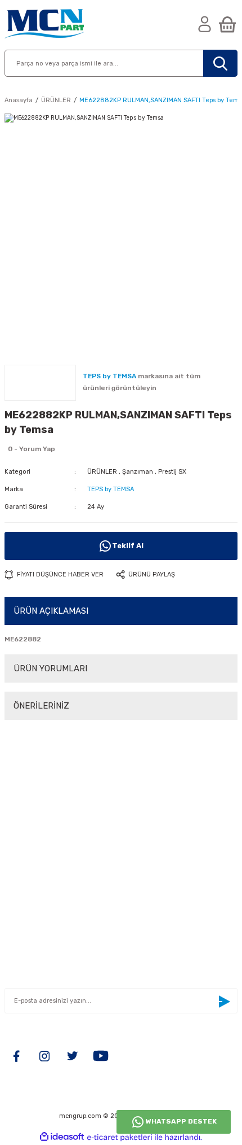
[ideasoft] (61, 1137)
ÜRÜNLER (102, 471)
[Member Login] (205, 25)
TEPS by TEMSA (110, 489)
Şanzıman (137, 471)
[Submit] (224, 1001)
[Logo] (44, 25)
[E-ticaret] (120, 1137)
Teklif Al (128, 545)
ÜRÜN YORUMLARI (50, 668)
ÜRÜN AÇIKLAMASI (51, 611)
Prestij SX (172, 471)
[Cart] (227, 25)
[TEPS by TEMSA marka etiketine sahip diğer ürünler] (40, 383)
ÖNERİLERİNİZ (41, 706)
